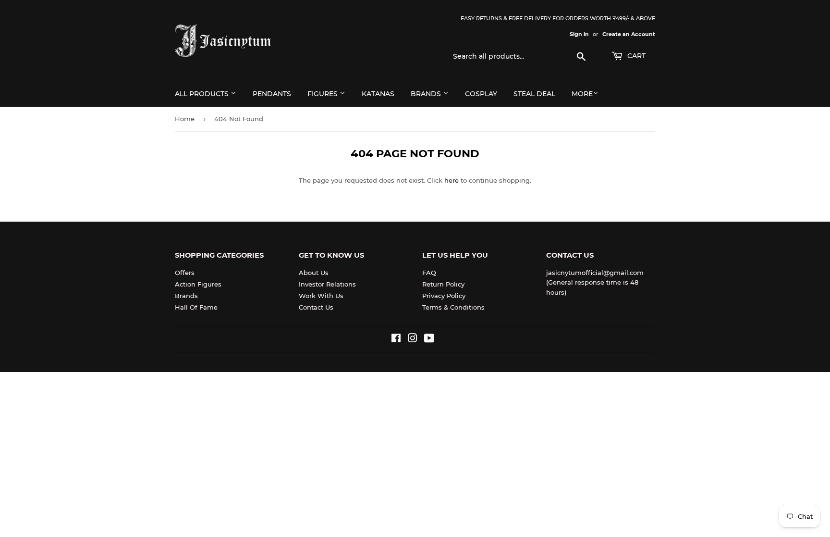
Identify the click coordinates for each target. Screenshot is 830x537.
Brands (427, 93)
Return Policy (443, 284)
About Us (314, 272)
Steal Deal (534, 93)
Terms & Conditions (453, 307)
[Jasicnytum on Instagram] (412, 339)
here (451, 180)
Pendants (272, 93)
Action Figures (198, 284)
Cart (635, 55)
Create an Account (628, 34)
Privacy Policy (443, 296)
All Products (203, 93)
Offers (185, 272)
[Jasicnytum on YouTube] (429, 339)
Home (185, 119)
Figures (323, 93)
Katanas (378, 93)
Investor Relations (327, 284)
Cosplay (481, 93)
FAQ (429, 272)
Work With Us (321, 296)
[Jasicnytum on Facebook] (396, 339)
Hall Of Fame (196, 307)
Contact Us (316, 307)
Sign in (579, 34)
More (582, 93)
